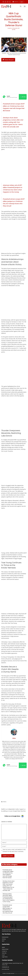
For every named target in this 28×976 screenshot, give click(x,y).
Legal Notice (4, 956)
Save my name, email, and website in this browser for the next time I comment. (14, 850)
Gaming (4, 939)
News (4, 802)
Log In (3, 955)
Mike (14, 29)
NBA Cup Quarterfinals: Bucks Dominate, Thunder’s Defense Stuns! (13, 19)
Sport (3, 941)
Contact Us (4, 951)
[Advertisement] (14, 78)
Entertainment (5, 937)
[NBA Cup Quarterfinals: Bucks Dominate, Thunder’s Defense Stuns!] (14, 51)
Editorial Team (5, 949)
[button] (21, 6)
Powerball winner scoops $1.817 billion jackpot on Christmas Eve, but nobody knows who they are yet (8, 909)
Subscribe (16, 1)
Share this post (9, 60)
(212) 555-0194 (5, 969)
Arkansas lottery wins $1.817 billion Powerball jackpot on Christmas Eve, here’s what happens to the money (8, 898)
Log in (22, 1)
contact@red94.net (21, 973)
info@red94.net (5, 967)
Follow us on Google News (12, 816)
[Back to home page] (6, 6)
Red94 (3, 947)
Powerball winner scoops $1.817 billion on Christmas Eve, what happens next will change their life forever (8, 873)
